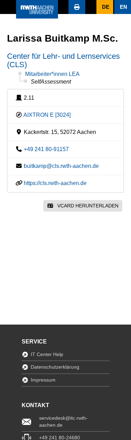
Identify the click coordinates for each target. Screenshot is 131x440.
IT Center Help (47, 354)
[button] (8, 7)
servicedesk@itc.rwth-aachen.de (63, 421)
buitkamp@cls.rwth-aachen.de (61, 166)
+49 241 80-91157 (46, 149)
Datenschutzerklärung (55, 367)
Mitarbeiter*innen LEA (52, 74)
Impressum (43, 380)
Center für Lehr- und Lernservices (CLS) (63, 60)
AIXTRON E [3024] (47, 115)
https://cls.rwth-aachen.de (55, 183)
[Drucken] (76, 7)
